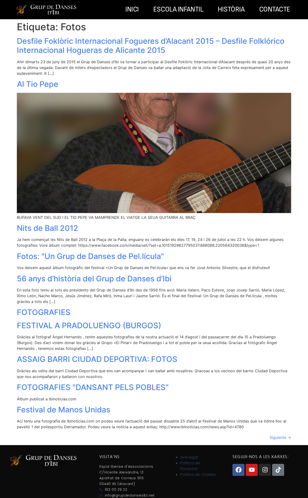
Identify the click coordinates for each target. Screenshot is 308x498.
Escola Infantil (178, 9)
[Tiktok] (278, 470)
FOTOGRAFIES (44, 312)
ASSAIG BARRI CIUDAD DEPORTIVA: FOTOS (97, 359)
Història (231, 9)
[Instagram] (265, 470)
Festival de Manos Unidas (63, 409)
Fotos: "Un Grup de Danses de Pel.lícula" (90, 256)
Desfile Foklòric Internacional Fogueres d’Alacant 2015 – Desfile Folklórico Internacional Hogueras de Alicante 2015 (150, 45)
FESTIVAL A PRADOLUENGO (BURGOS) (89, 325)
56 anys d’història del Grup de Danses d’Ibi (94, 278)
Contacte (274, 9)
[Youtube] (252, 470)
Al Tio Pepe (37, 84)
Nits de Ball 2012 (47, 228)
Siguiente (280, 437)
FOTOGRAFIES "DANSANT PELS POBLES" (93, 387)
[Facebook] (238, 470)
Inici (132, 9)
